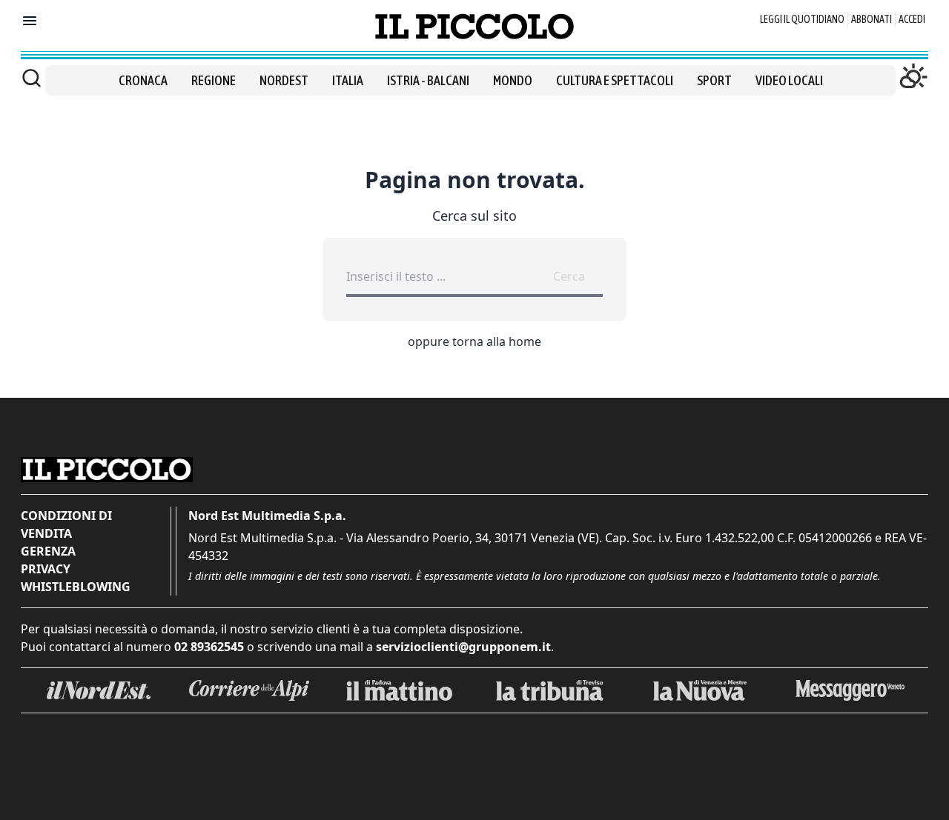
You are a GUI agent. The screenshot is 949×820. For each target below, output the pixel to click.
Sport (714, 80)
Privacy (45, 569)
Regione (213, 80)
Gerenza (48, 551)
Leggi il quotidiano (802, 19)
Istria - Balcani (428, 80)
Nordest (283, 80)
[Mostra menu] (30, 21)
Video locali (789, 80)
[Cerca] (31, 78)
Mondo (512, 80)
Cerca (569, 276)
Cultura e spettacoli (614, 80)
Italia (347, 80)
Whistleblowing (75, 587)
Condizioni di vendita (66, 524)
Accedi (912, 19)
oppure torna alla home (474, 341)
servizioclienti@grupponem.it (463, 647)
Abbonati (871, 19)
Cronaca (143, 80)
